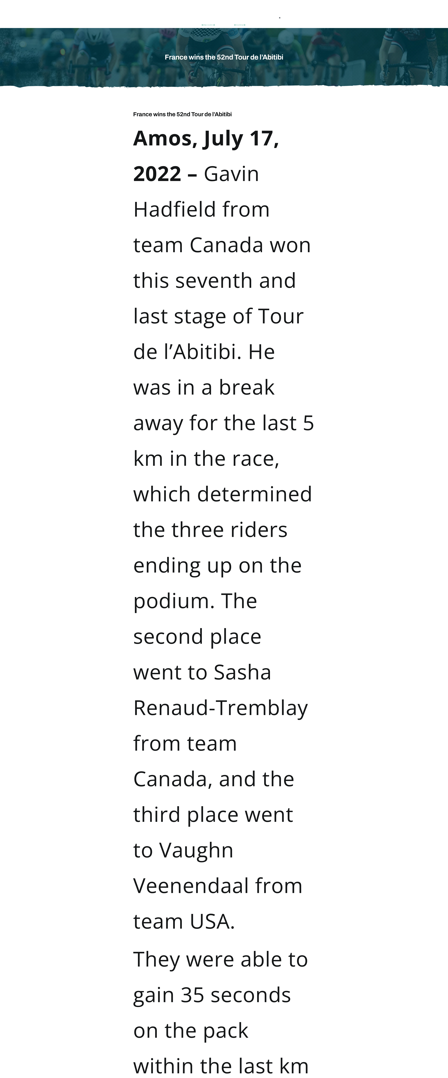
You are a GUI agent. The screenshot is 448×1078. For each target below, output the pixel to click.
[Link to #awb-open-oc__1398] (177, 18)
